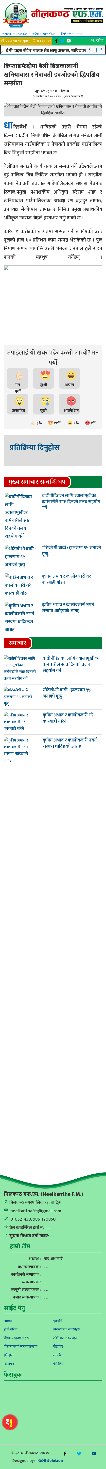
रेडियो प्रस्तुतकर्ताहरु (44, 33)
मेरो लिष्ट (58, 1364)
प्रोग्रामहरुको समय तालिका (20, 1346)
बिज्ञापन (9, 1364)
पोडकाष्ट (58, 1346)
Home (8, 1321)
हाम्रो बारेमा (11, 1329)
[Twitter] (62, 41)
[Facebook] (56, 41)
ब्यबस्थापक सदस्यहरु (14, 33)
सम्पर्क (57, 1355)
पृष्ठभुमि (57, 1321)
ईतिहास (9, 1355)
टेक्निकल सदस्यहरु (72, 33)
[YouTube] (69, 41)
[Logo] (53, 15)
